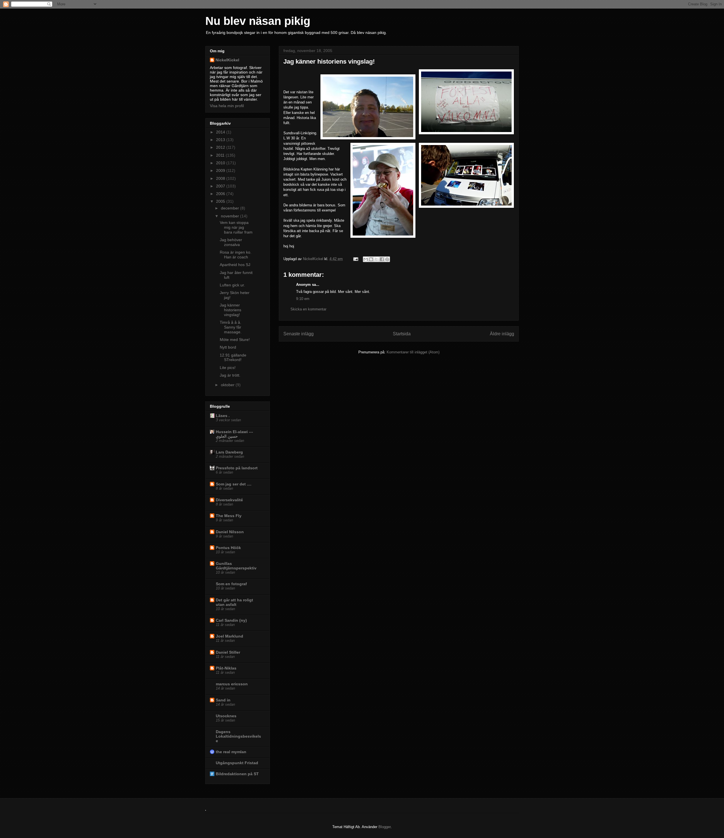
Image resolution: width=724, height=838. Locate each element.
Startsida (402, 333)
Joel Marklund (229, 636)
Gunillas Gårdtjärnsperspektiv (236, 565)
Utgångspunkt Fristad (237, 763)
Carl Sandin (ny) (231, 620)
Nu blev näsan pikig (257, 21)
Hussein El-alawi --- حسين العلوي (234, 434)
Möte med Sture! (235, 339)
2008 (221, 178)
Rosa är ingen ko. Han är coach (235, 254)
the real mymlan (231, 752)
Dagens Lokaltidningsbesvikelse (238, 736)
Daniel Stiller (228, 652)
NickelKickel (313, 259)
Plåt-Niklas (226, 668)
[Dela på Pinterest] (387, 259)
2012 (221, 147)
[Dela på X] (376, 259)
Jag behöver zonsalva (231, 242)
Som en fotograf (231, 584)
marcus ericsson (232, 684)
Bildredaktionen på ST (237, 774)
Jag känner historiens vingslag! (230, 310)
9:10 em (302, 299)
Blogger (384, 827)
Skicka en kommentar (308, 309)
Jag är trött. (230, 375)
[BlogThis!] (371, 259)
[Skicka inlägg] (355, 259)
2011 (221, 155)
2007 (221, 186)
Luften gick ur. (232, 285)
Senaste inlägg (298, 333)
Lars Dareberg (229, 452)
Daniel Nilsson (230, 532)
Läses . (223, 415)
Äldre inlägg (502, 333)
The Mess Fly (229, 515)
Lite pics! (228, 367)
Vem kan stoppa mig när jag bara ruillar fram (236, 227)
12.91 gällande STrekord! (233, 357)
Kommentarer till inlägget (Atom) (413, 352)
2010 (221, 163)
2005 (221, 201)
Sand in (223, 700)
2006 (221, 193)
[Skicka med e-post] (366, 259)
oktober (228, 385)
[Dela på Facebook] (382, 259)
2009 (221, 170)
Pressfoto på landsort (237, 468)
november (230, 216)
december (230, 208)
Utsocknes (226, 716)
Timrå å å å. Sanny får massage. (231, 327)
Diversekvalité (229, 500)
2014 (221, 132)
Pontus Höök (228, 547)
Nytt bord (228, 347)
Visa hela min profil (227, 105)
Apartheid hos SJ (235, 264)
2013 (221, 139)
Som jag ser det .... (233, 484)
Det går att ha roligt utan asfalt (234, 602)
